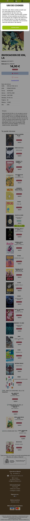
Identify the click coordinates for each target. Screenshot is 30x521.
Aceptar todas (15, 27)
